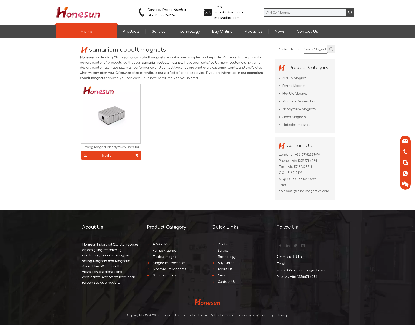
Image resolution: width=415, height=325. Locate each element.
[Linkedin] (287, 245)
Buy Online (222, 32)
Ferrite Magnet (293, 85)
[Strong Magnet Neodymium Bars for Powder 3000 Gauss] (110, 113)
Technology (189, 32)
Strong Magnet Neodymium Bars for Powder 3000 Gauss (111, 147)
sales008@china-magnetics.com (304, 191)
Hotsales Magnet (296, 124)
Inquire (107, 155)
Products (131, 32)
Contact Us (307, 32)
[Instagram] (302, 245)
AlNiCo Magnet (294, 78)
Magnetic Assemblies (298, 101)
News (280, 32)
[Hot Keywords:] (331, 49)
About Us (254, 32)
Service (159, 32)
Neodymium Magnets (299, 109)
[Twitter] (295, 245)
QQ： (283, 173)
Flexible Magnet (294, 93)
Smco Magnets (294, 117)
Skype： (285, 179)
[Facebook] (280, 245)
